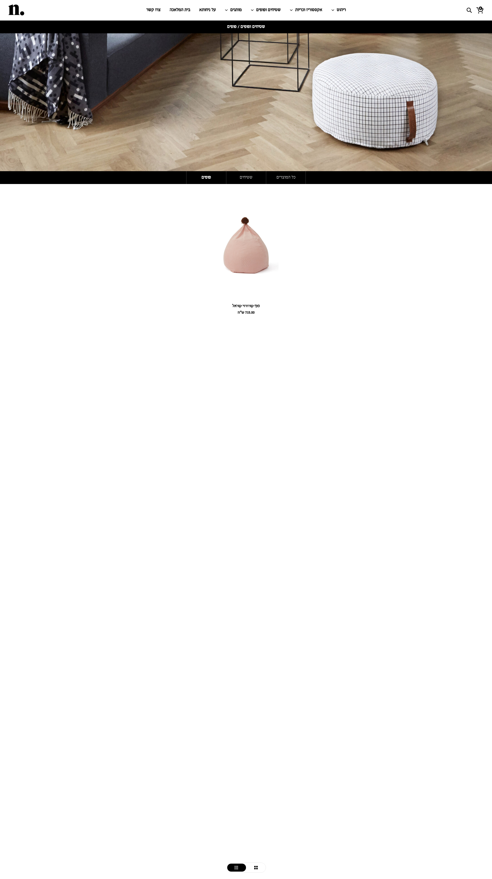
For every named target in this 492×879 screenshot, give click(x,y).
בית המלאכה (180, 10)
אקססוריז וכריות (308, 10)
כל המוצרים (286, 177)
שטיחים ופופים (268, 10)
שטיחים (246, 177)
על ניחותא (207, 10)
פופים (206, 177)
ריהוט (341, 10)
